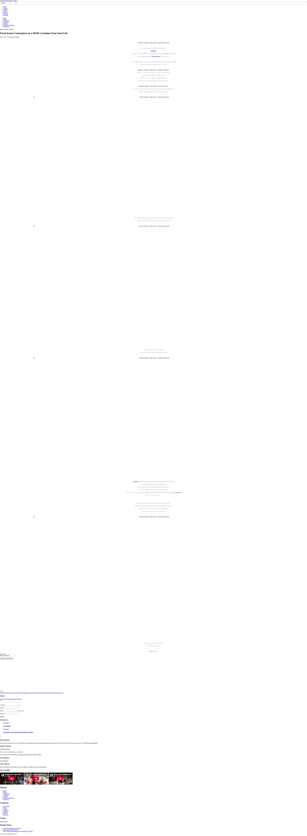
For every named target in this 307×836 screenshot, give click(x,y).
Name (1, 707)
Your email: (3, 654)
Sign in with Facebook (16, 699)
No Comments (15, 37)
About (4, 6)
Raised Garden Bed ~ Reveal (10, 829)
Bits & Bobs (6, 806)
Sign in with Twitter (5, 699)
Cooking (5, 23)
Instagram (5, 14)
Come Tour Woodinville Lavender (12, 828)
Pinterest (5, 12)
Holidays (11, 29)
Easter (1, 29)
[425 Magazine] (4, 761)
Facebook (5, 9)
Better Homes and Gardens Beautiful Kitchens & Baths (18, 732)
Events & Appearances (9, 25)
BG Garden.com (156, 56)
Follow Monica (4, 821)
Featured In (6, 26)
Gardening (6, 22)
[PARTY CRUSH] (5, 749)
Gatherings (6, 810)
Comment (2, 705)
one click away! (42, 767)
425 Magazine (7, 726)
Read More (94, 743)
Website (2, 713)
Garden (6, 29)
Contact (5, 8)
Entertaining (6, 21)
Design (5, 19)
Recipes (5, 813)
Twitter (5, 11)
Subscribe (5, 15)
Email (1, 710)
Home (4, 18)
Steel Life (153, 51)
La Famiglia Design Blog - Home (8, 0)
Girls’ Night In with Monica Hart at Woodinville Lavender (18, 831)
